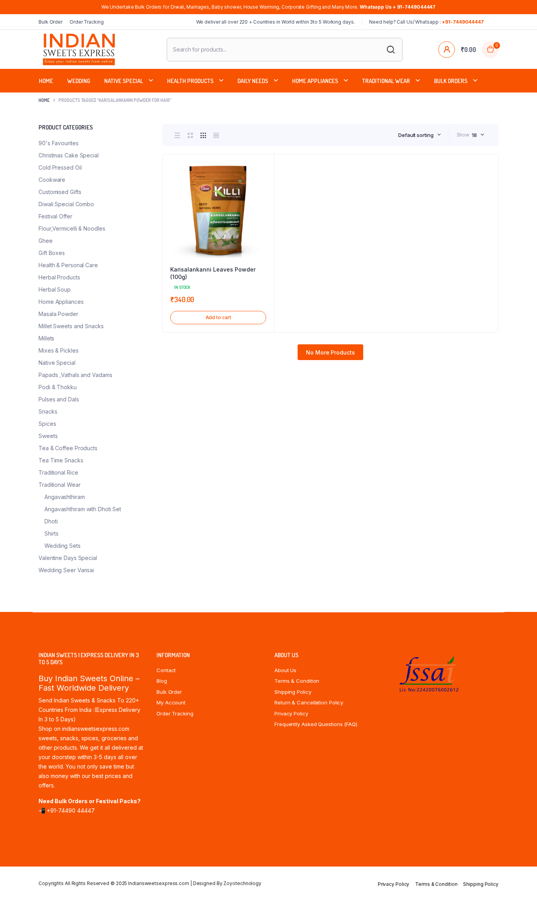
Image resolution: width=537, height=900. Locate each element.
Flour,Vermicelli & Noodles (72, 228)
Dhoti (51, 521)
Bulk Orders (450, 81)
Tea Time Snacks (61, 460)
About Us (285, 670)
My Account (171, 702)
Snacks (48, 411)
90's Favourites (59, 143)
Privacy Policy (291, 713)
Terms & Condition (296, 681)
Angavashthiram (64, 496)
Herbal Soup (55, 289)
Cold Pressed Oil (60, 167)
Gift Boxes (52, 252)
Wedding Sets (62, 545)
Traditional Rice (58, 472)
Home (46, 81)
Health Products (190, 81)
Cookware (52, 179)
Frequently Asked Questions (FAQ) (315, 724)
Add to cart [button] (218, 317)
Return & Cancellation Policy (308, 702)
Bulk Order (51, 22)
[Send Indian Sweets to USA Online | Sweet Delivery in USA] (79, 49)
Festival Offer (55, 216)
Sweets (48, 435)
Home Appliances (315, 81)
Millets (46, 338)
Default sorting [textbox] (416, 135)
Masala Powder (58, 313)
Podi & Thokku (58, 387)
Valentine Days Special (68, 557)
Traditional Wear (386, 81)
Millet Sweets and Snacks (71, 326)
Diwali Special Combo (66, 204)
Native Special (123, 81)
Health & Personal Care (68, 265)
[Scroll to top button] (519, 882)
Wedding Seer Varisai (66, 570)
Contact (166, 670)
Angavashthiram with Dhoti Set (82, 509)
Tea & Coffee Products (68, 448)
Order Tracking (87, 22)
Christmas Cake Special (69, 155)
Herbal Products (59, 277)
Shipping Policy (292, 692)
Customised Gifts (60, 192)
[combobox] (419, 135)
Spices (47, 423)
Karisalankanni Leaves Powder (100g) (213, 273)
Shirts (51, 533)
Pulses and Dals (59, 399)
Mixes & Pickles (59, 350)
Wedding (78, 81)
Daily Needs (252, 81)
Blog (161, 681)
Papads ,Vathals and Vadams (75, 374)
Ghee (46, 240)
